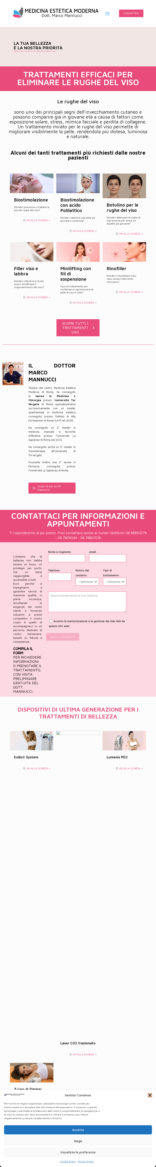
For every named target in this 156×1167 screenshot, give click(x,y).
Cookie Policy (68, 1161)
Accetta (78, 1130)
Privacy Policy (86, 1161)
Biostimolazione (31, 199)
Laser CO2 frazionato (77, 1043)
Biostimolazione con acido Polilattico (77, 205)
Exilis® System (26, 757)
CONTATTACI (131, 13)
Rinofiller (116, 268)
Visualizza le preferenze (78, 1152)
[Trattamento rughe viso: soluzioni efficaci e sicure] (56, 13)
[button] (150, 1095)
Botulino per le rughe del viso (122, 207)
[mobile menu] (107, 13)
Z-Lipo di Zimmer (28, 1089)
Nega (78, 1141)
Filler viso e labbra (26, 271)
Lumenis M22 (117, 757)
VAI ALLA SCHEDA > (38, 220)
